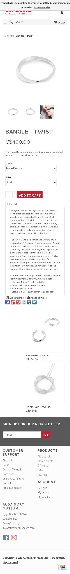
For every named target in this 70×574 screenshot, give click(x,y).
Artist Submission (12, 487)
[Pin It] (18, 302)
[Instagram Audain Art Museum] (14, 537)
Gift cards (43, 465)
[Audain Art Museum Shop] (18, 12)
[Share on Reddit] (24, 302)
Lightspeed (10, 562)
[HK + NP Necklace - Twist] (45, 383)
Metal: (9, 162)
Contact (7, 483)
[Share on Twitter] (34, 302)
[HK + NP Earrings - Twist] (45, 331)
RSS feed (43, 474)
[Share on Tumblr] (29, 302)
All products (44, 456)
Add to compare (38, 297)
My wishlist (44, 497)
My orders (43, 492)
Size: (8, 176)
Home (9, 35)
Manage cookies (42, 7)
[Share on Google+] (13, 302)
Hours (6, 465)
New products (45, 461)
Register (42, 488)
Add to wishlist (17, 297)
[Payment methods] (62, 567)
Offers (41, 470)
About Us (8, 460)
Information (13, 204)
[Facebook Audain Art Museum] (6, 537)
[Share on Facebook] (7, 302)
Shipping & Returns (13, 478)
